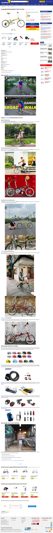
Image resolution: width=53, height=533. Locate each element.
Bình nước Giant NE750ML (34, 492)
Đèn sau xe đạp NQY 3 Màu (22, 42)
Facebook (51, 527)
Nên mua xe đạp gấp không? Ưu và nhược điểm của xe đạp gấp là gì (43, 44)
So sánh (33, 9)
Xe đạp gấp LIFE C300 (47, 81)
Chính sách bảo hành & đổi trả (5, 521)
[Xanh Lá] (29, 16)
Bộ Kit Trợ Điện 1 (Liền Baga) (10, 42)
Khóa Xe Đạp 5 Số (27, 42)
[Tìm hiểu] (46, 17)
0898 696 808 (37, 520)
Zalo (51, 525)
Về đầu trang (51, 529)
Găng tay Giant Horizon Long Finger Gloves (6, 493)
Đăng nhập (47, 1)
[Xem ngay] (13, 33)
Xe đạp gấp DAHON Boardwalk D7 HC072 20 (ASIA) (4, 42)
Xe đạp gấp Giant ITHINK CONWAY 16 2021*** (34, 476)
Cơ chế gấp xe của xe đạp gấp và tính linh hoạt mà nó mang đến (43, 48)
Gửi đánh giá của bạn (32, 506)
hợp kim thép (9, 149)
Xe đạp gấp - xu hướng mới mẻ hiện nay (43, 52)
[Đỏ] (28, 16)
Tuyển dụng (22, 521)
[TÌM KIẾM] (27, 1)
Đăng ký (51, 1)
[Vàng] (26, 16)
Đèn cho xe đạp (3, 395)
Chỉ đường (20, 529)
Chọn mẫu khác (10, 47)
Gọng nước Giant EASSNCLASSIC (23, 493)
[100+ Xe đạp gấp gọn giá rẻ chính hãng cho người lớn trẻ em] (5, 1)
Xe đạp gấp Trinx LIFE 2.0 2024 (5, 476)
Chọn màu (27, 14)
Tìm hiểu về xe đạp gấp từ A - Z (43, 60)
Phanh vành (3, 251)
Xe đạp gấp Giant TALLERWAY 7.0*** (23, 476)
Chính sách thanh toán (4, 522)
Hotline (51, 523)
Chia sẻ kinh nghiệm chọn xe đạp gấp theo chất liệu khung (43, 56)
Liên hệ (22, 522)
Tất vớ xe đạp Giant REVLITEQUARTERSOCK (14, 493)
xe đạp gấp (7, 117)
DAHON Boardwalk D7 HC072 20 (14, 75)
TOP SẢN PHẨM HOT (43, 65)
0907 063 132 (37, 521)
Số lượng (27, 17)
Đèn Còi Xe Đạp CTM (15, 42)
